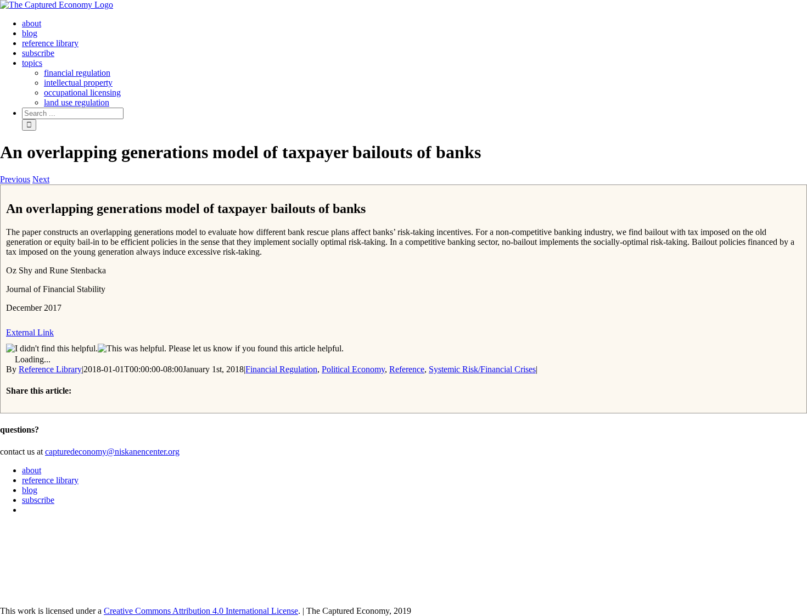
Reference (406, 369)
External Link (30, 332)
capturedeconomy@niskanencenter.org (112, 451)
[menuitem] (31, 23)
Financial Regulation (281, 369)
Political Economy (353, 369)
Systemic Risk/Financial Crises (482, 369)
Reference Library (50, 369)
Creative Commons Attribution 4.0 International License (201, 610)
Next (40, 179)
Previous (15, 179)
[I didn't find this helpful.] (52, 349)
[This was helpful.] (132, 349)
